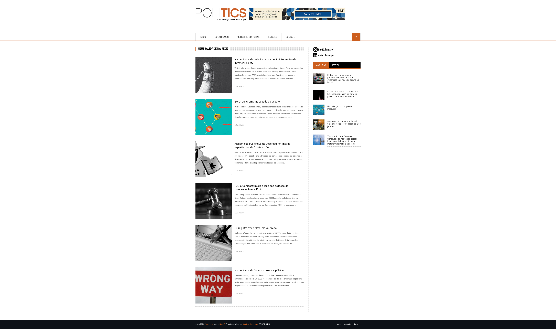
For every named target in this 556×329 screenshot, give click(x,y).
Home (338, 324)
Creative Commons (250, 324)
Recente (335, 65)
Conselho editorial (248, 36)
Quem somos (222, 36)
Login (356, 324)
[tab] (321, 65)
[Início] (222, 14)
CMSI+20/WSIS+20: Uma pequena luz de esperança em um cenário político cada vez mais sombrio (342, 94)
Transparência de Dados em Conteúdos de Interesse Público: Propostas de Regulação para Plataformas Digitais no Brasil (342, 140)
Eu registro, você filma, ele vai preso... (256, 228)
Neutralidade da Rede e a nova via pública (259, 270)
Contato (290, 36)
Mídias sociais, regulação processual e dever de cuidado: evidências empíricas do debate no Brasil (343, 79)
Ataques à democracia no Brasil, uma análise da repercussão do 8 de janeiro (344, 123)
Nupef (222, 324)
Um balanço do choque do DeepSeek (339, 107)
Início (203, 36)
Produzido (209, 324)
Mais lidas (321, 65)
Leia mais (240, 86)
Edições (272, 36)
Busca (356, 37)
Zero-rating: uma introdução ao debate (257, 101)
